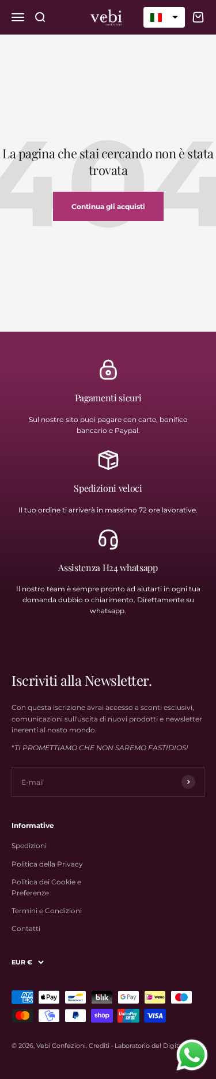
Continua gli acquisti (108, 206)
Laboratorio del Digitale (151, 1046)
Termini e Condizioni (47, 910)
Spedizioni (29, 845)
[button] (164, 17)
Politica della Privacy (47, 864)
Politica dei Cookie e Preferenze (46, 887)
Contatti (26, 928)
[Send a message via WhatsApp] (192, 1055)
